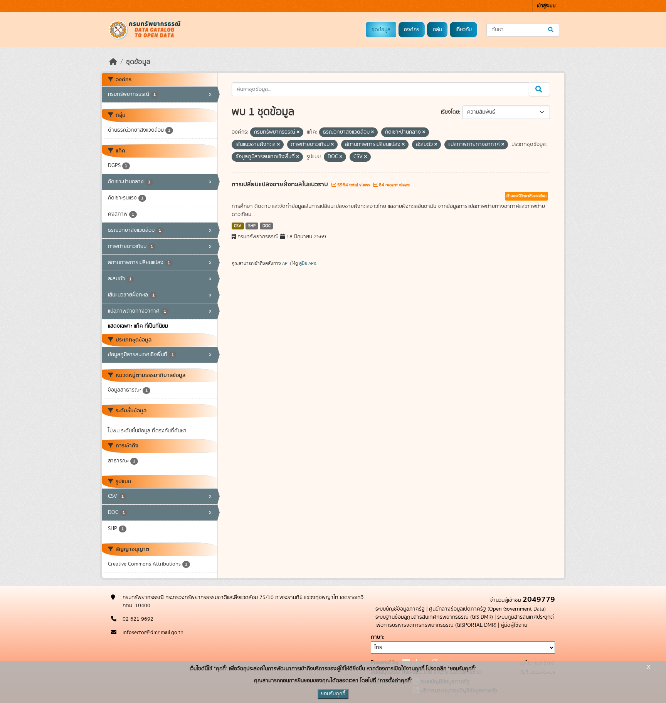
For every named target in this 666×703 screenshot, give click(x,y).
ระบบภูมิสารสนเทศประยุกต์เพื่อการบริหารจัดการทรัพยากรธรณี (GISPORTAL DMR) (464, 621)
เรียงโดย (450, 112)
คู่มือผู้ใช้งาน (514, 625)
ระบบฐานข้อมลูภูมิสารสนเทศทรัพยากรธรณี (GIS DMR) (434, 617)
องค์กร (411, 29)
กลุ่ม (437, 29)
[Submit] (551, 30)
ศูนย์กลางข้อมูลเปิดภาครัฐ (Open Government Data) (487, 609)
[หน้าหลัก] (113, 62)
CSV (237, 226)
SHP (252, 226)
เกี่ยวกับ (464, 29)
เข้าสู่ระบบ (546, 6)
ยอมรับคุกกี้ (333, 694)
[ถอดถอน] (298, 132)
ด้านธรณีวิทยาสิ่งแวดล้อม (526, 196)
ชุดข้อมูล (381, 29)
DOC (266, 226)
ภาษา (377, 637)
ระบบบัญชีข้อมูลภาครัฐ (400, 609)
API (285, 263)
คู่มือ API (307, 263)
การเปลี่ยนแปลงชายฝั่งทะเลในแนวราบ (281, 184)
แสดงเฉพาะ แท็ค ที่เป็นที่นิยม (138, 326)
